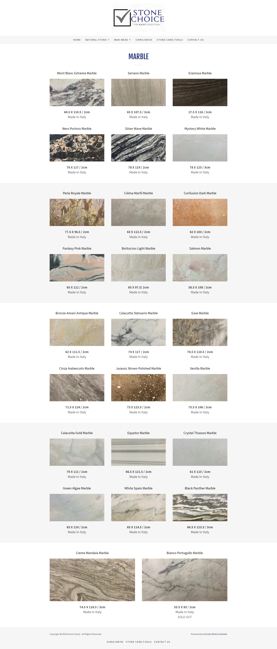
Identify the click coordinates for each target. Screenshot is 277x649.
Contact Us (196, 39)
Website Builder (219, 634)
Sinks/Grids (144, 39)
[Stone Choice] (138, 17)
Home (77, 39)
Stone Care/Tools (170, 39)
